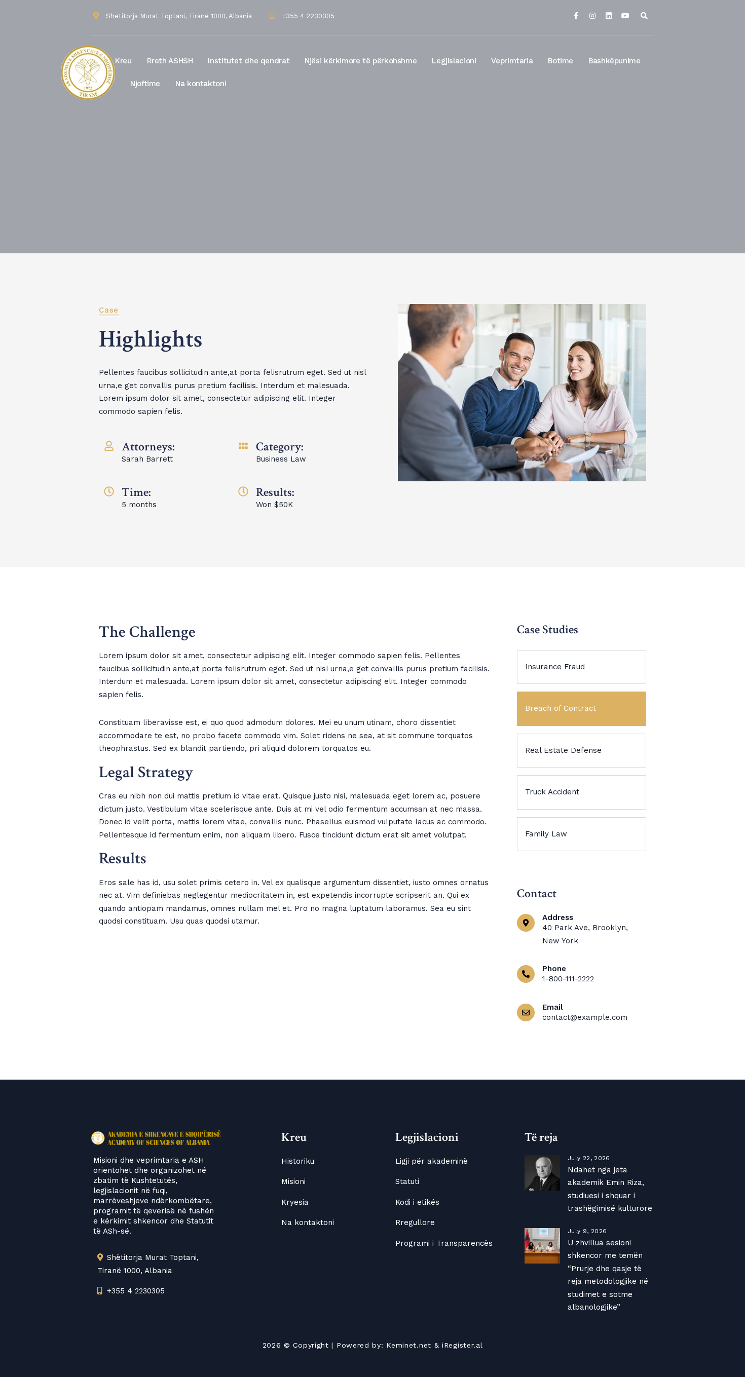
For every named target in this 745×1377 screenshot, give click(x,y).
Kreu (123, 60)
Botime (560, 60)
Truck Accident (552, 791)
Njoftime (145, 83)
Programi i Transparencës (444, 1243)
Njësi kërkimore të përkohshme (361, 60)
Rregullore (415, 1222)
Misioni (293, 1181)
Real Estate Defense (563, 750)
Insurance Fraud (555, 666)
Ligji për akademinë (431, 1161)
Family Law (546, 833)
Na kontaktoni (200, 83)
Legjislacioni (454, 60)
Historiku (297, 1161)
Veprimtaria (512, 60)
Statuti (407, 1181)
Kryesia (295, 1202)
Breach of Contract (560, 708)
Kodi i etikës (417, 1202)
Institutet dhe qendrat (248, 60)
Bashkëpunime (614, 60)
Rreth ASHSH (170, 60)
